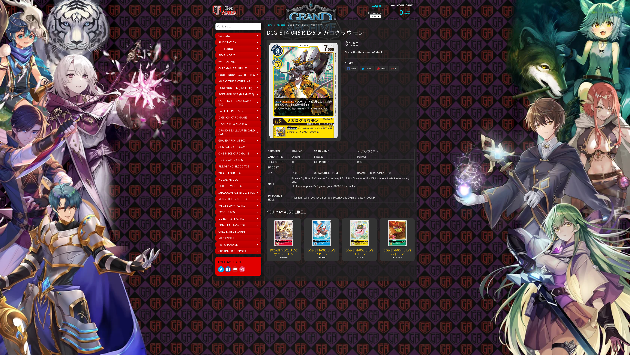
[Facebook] (228, 269)
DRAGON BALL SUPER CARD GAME (236, 132)
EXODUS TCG (226, 212)
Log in (377, 5)
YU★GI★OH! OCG (229, 173)
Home (269, 25)
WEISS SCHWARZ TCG (231, 205)
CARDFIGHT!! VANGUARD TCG (234, 102)
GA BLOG (224, 36)
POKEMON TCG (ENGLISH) (235, 88)
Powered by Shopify (315, 296)
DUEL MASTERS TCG (231, 218)
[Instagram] (242, 269)
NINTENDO (225, 49)
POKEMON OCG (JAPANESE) (236, 94)
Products (280, 25)
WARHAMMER (227, 62)
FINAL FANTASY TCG (231, 225)
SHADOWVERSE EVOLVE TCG (236, 192)
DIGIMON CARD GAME (232, 117)
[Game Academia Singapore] (225, 10)
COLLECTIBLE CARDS (231, 231)
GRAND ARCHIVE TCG (232, 140)
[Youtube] (235, 269)
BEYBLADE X (226, 55)
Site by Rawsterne (315, 293)
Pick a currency (375, 13)
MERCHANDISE (228, 245)
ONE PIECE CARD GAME (233, 153)
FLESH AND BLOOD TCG (233, 166)
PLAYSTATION (227, 42)
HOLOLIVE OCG (228, 179)
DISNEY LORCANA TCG (232, 124)
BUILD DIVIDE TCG (230, 186)
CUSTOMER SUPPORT (232, 251)
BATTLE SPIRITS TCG (231, 111)
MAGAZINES (226, 238)
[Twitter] (221, 269)
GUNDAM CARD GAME (232, 147)
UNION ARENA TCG (230, 160)
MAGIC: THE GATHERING (234, 81)
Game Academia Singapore (313, 290)
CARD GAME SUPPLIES (232, 68)
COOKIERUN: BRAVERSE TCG (236, 75)
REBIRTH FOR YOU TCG (233, 199)
